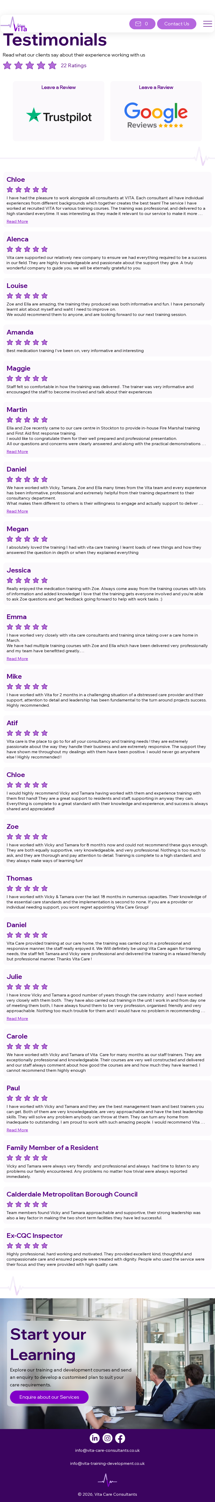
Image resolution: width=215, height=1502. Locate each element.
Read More (17, 221)
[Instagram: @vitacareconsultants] (107, 1438)
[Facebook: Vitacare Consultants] (120, 1438)
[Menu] (207, 23)
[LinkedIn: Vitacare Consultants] (95, 1438)
